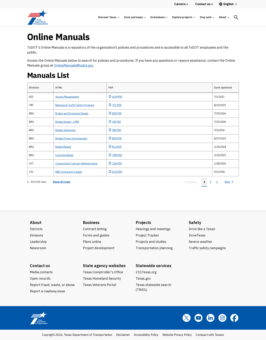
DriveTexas (197, 235)
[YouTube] (198, 318)
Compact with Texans (210, 335)
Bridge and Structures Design (71, 113)
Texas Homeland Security (102, 278)
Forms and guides (96, 235)
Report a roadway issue (47, 291)
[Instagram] (222, 318)
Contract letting (95, 229)
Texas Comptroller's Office (103, 272)
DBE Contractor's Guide (68, 172)
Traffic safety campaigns (207, 248)
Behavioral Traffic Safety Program (74, 105)
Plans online (92, 242)
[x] (187, 318)
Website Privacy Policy (177, 335)
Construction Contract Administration (76, 163)
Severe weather (200, 242)
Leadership (38, 242)
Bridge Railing (63, 147)
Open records (40, 278)
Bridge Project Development (71, 138)
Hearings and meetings (153, 229)
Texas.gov (143, 278)
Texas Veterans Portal (99, 285)
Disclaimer (123, 335)
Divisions (36, 235)
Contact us (40, 265)
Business (91, 222)
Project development (98, 248)
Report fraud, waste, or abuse (52, 285)
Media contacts (41, 272)
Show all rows (61, 182)
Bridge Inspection (65, 130)
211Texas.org (146, 272)
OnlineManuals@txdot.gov (73, 65)
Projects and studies (151, 242)
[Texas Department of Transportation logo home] (37, 17)
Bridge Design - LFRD (67, 121)
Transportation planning (154, 248)
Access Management (67, 96)
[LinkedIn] (210, 318)
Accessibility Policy (146, 335)
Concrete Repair (64, 155)
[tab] (108, 17)
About (35, 222)
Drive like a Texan (202, 229)
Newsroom (38, 248)
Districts (36, 229)
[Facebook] (234, 318)
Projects (143, 222)
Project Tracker (147, 235)
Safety (195, 222)
